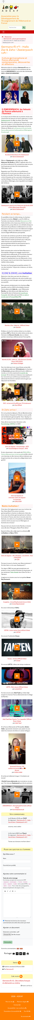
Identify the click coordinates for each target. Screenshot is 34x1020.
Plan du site (9, 1001)
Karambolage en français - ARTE (18, 448)
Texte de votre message (10, 878)
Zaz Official (18, 405)
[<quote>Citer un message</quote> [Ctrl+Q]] (12, 891)
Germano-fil (9, 969)
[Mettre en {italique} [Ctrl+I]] (7, 891)
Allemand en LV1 (25, 221)
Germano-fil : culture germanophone (15, 38)
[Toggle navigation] (3, 1)
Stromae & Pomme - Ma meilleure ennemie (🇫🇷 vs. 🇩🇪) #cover (17, 768)
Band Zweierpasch (18, 156)
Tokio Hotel (13, 572)
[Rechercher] (24, 27)
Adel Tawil (18, 723)
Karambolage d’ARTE (7, 424)
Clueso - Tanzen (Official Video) (17, 658)
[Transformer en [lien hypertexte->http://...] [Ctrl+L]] (10, 891)
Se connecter (25, 1016)
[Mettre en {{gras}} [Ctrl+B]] (5, 891)
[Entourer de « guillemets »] (15, 891)
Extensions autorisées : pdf (11, 932)
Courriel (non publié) (9, 865)
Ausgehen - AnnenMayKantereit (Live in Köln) (17, 602)
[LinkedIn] (20, 953)
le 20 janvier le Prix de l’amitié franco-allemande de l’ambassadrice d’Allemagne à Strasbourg (16, 130)
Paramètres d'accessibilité (12, 1011)
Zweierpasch (5, 120)
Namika (18, 327)
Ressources (8, 37)
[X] (24, 953)
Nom (4, 858)
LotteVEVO (18, 689)
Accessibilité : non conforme (16, 1008)
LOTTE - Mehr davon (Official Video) (17, 687)
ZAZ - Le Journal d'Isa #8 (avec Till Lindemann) (17, 403)
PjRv (18, 559)
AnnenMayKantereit (18, 604)
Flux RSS (26, 1011)
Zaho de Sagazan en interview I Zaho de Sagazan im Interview (17, 497)
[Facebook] (17, 953)
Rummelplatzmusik (18, 809)
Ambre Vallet (18, 772)
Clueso (18, 660)
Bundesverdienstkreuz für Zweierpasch (17, 154)
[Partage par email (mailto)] (13, 953)
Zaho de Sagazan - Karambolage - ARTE (17, 446)
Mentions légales (22, 1001)
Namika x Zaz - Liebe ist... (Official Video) (17, 325)
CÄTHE (18, 632)
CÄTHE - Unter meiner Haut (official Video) (17, 630)
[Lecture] (17, 143)
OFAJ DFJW (18, 501)
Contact (16, 1005)
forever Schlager (18, 363)
